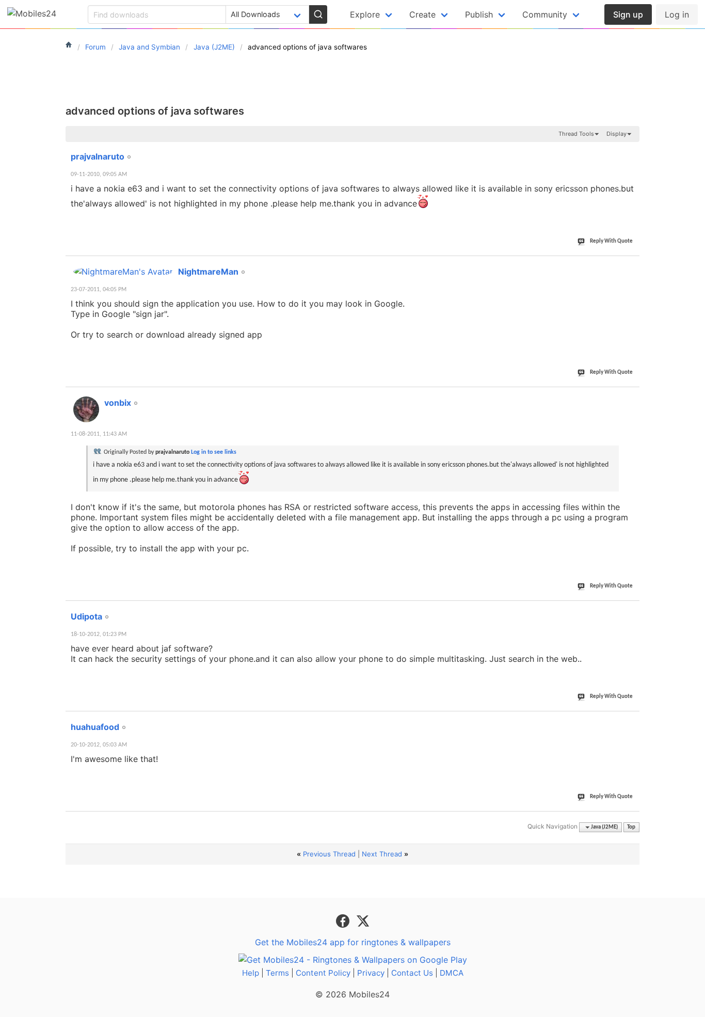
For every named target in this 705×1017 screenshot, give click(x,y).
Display (616, 133)
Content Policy (323, 973)
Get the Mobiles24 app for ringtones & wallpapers (353, 942)
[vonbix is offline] (86, 409)
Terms (277, 973)
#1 (631, 151)
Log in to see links (213, 452)
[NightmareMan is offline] (123, 271)
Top (631, 827)
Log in (677, 14)
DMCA (451, 973)
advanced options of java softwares (155, 111)
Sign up (628, 14)
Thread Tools (576, 133)
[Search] (318, 14)
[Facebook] (344, 920)
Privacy (370, 973)
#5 (631, 721)
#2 (631, 266)
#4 (631, 611)
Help (250, 973)
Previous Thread (329, 854)
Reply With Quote (611, 241)
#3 (631, 397)
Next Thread (382, 854)
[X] (363, 920)
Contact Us (412, 973)
